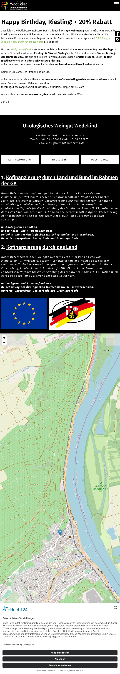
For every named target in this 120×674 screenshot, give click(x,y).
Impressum (60, 159)
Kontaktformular (20, 159)
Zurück (5, 102)
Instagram (117, 39)
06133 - (47, 139)
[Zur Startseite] (14, 5)
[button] (116, 3)
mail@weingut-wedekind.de (65, 143)
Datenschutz (100, 159)
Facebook (117, 33)
